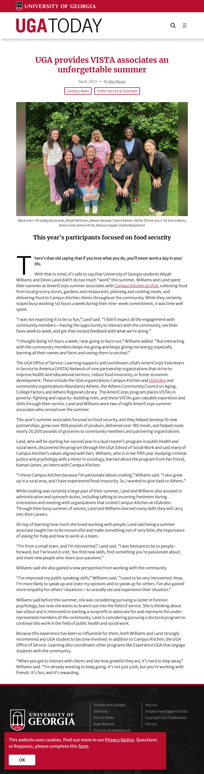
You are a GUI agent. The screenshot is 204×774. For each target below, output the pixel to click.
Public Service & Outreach (117, 91)
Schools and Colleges (110, 705)
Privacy (151, 724)
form (83, 746)
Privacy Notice (119, 739)
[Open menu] (184, 25)
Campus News (78, 91)
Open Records (104, 724)
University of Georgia (46, 720)
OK (22, 760)
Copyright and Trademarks (166, 718)
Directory (101, 711)
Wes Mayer (117, 81)
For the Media (104, 718)
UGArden (157, 380)
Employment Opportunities (166, 711)
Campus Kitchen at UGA (136, 285)
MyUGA (151, 705)
